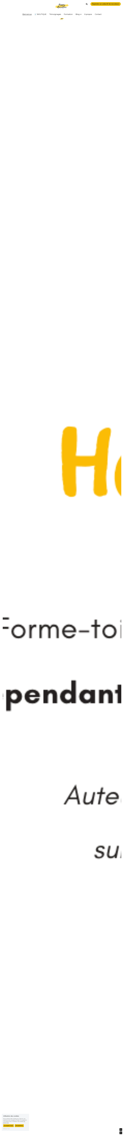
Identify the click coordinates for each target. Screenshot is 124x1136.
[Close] (82, 546)
